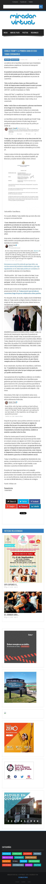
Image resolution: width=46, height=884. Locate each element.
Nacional (7, 39)
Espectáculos (31, 857)
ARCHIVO (7, 60)
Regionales (34, 32)
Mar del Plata (14, 32)
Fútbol (15, 861)
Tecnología (18, 45)
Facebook (23, 2)
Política (25, 32)
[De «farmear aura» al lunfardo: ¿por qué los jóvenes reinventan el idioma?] (23, 602)
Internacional (17, 39)
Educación (28, 39)
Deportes (7, 45)
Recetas (23, 861)
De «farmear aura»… (11, 614)
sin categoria (34, 861)
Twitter (31, 2)
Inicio (5, 32)
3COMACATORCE (23, 877)
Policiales (6, 854)
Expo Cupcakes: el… (11, 584)
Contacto (15, 2)
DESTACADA (6, 865)
